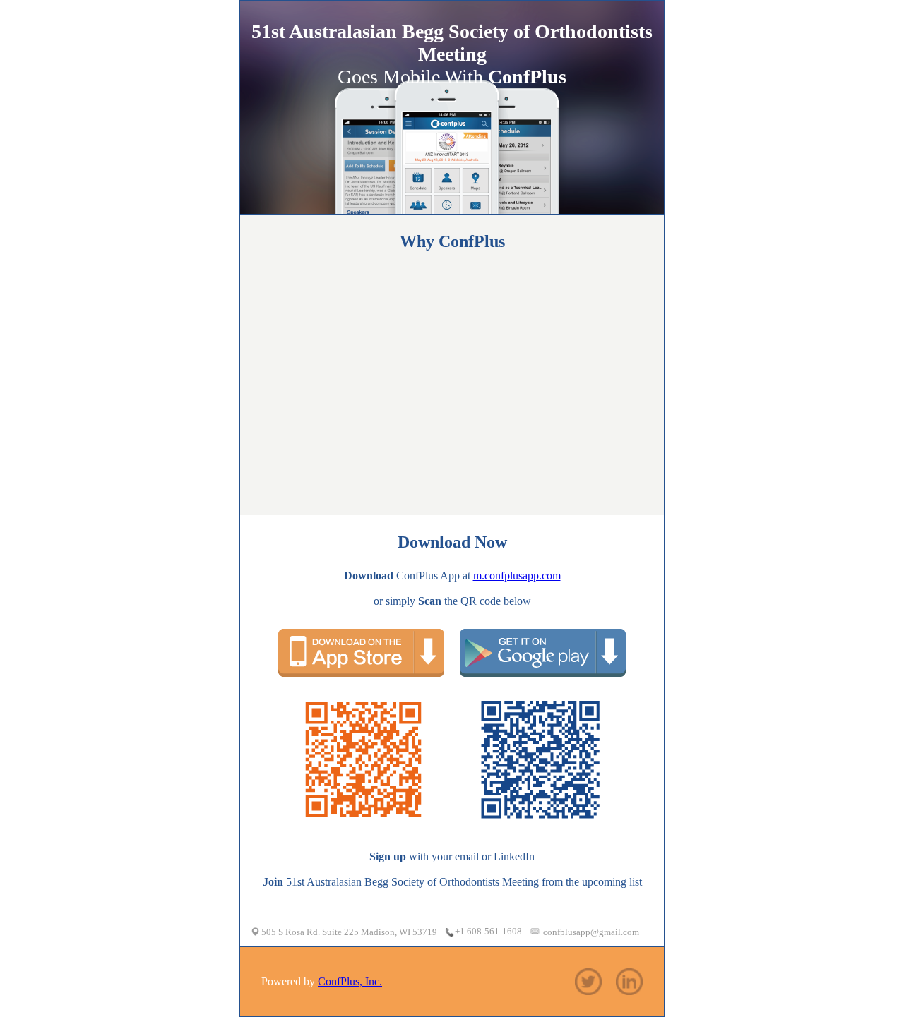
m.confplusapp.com (517, 576)
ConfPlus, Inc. (350, 981)
